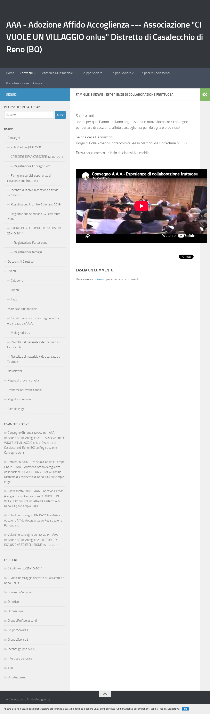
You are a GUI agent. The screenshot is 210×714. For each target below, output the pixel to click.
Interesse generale (20, 658)
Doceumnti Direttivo (21, 261)
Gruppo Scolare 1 (93, 73)
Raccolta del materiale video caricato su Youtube (33, 359)
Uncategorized (17, 677)
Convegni (26, 73)
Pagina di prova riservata (23, 380)
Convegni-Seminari (20, 592)
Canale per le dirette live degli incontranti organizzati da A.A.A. (34, 320)
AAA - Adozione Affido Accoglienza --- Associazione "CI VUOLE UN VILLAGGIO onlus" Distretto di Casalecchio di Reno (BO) (104, 37)
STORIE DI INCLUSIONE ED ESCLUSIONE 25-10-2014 (34, 230)
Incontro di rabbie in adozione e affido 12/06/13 (32, 192)
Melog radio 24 (20, 333)
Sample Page (16, 409)
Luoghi (15, 290)
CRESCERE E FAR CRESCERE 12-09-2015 (37, 157)
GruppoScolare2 (18, 639)
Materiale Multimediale (57, 73)
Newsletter (15, 371)
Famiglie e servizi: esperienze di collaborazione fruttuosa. (29, 178)
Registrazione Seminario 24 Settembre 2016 (33, 216)
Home (10, 73)
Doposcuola (15, 611)
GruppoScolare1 (18, 630)
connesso (98, 279)
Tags (14, 299)
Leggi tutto (174, 709)
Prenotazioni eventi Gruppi (24, 83)
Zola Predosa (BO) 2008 (26, 147)
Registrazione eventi (21, 399)
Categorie (17, 280)
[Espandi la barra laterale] (205, 94)
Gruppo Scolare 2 (122, 73)
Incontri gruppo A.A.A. (21, 649)
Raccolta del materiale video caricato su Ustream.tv (33, 344)
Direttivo (13, 602)
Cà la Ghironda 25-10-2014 (25, 568)
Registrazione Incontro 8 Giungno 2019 (35, 204)
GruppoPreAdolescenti (154, 73)
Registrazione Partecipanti (30, 243)
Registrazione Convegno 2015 (33, 166)
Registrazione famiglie (28, 252)
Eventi (12, 271)
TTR (10, 668)
